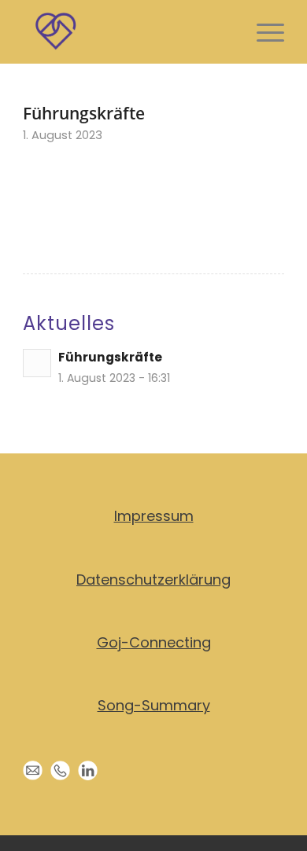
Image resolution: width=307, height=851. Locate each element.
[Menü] (262, 31)
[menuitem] (262, 31)
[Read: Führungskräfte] (37, 363)
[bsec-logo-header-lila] (127, 31)
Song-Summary (154, 705)
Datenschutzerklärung (153, 579)
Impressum (154, 516)
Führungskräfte (110, 357)
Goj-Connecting (154, 642)
